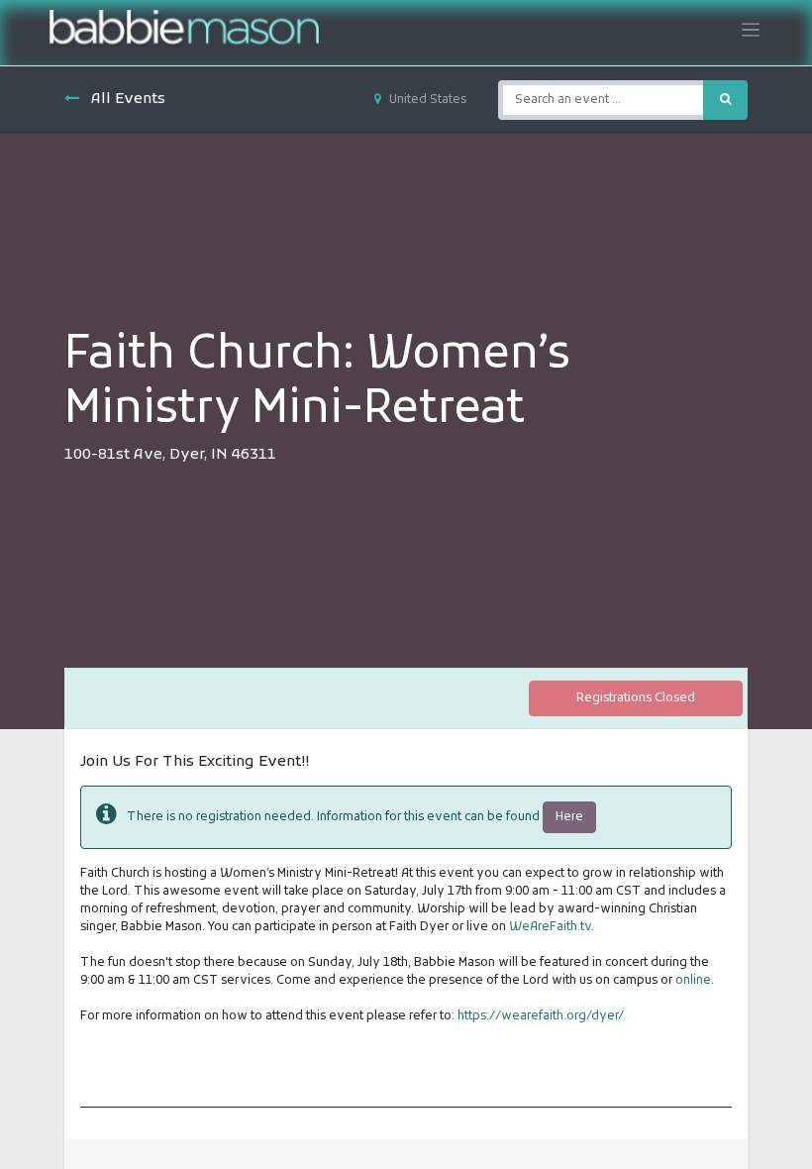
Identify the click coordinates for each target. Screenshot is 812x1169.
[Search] (725, 100)
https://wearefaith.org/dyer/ (540, 1016)
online (693, 981)
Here (569, 817)
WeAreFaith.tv (550, 927)
